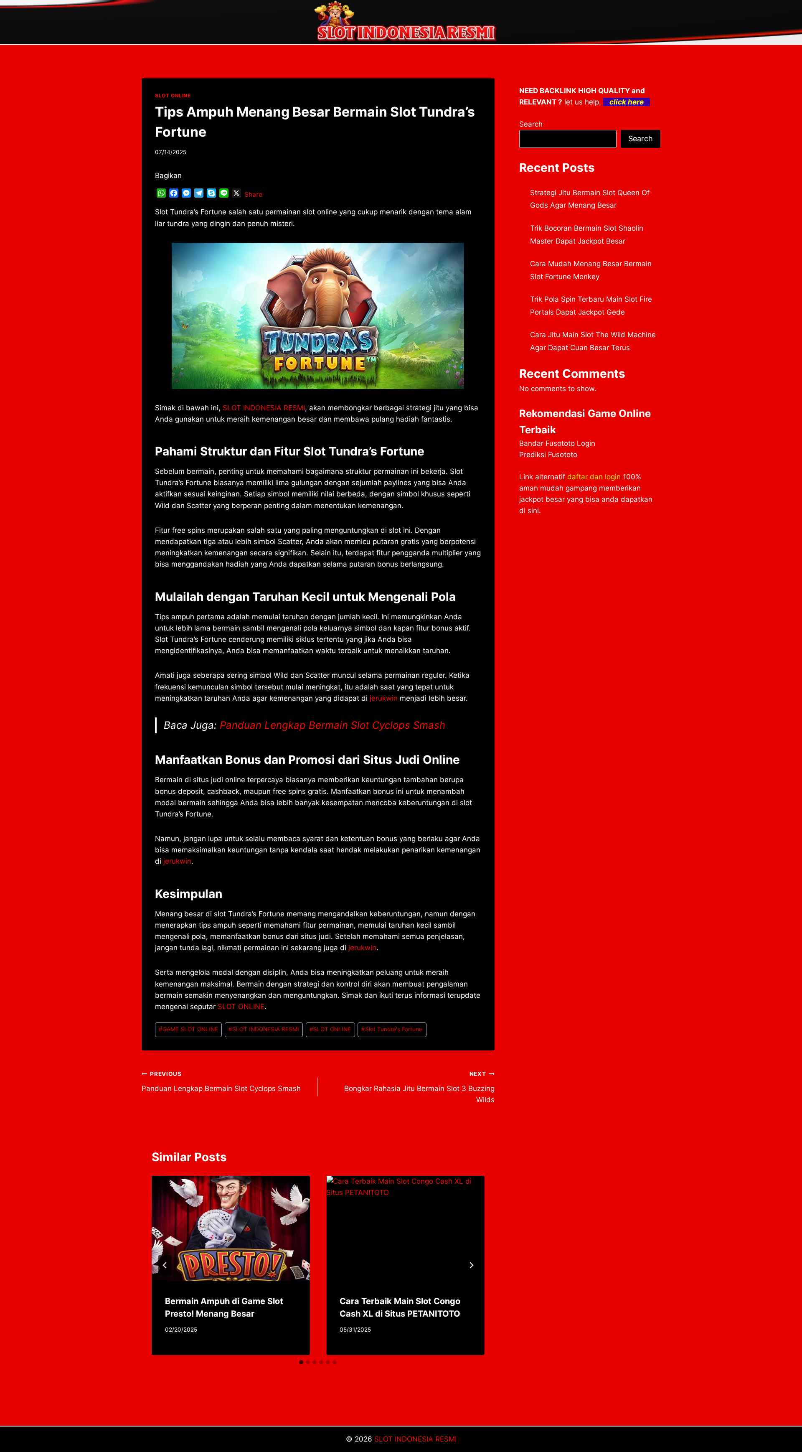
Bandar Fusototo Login (557, 443)
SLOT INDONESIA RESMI (264, 408)
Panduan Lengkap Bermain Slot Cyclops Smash (332, 725)
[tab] (301, 1362)
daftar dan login (594, 477)
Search (531, 124)
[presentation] (231, 1228)
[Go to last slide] (165, 1265)
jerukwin (362, 947)
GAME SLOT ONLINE (188, 1029)
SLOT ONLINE (173, 95)
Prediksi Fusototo (548, 454)
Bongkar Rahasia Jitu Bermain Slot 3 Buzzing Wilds (419, 1087)
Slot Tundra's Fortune (391, 1029)
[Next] (471, 1265)
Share (253, 194)
